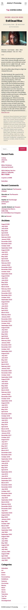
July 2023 (4, 304)
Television (4, 594)
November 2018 (6, 414)
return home (20, 130)
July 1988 (4, 560)
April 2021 (4, 362)
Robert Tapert (6, 132)
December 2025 (6, 241)
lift (14, 126)
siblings (11, 134)
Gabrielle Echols (7, 124)
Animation (4, 568)
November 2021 (6, 347)
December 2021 (6, 345)
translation (6, 139)
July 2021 (4, 355)
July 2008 (4, 489)
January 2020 (5, 394)
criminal (12, 119)
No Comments (15, 26)
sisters (22, 135)
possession (6, 130)
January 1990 (5, 551)
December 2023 (6, 293)
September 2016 (6, 459)
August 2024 (5, 276)
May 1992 (4, 543)
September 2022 (6, 325)
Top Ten (4, 596)
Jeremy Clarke (10, 24)
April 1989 (4, 556)
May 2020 (4, 386)
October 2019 (5, 398)
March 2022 (5, 338)
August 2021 (5, 353)
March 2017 (5, 450)
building (19, 118)
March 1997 (5, 526)
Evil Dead (19, 122)
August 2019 (5, 403)
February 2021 (5, 366)
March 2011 (5, 482)
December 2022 (6, 319)
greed (16, 124)
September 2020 (6, 377)
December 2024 (6, 267)
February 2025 (6, 263)
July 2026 (4, 226)
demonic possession (20, 119)
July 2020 (4, 381)
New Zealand (10, 129)
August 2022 (5, 327)
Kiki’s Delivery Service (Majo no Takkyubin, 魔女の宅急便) (8, 172)
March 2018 (5, 429)
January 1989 (5, 558)
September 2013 (6, 472)
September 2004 (6, 500)
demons (5, 121)
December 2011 (6, 478)
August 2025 (5, 250)
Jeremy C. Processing (14, 3)
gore (13, 124)
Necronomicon (18, 127)
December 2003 (6, 506)
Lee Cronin (10, 126)
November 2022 (6, 321)
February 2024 (6, 289)
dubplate (5, 122)
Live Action (14, 17)
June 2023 (4, 306)
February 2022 (6, 340)
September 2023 (6, 299)
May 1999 (4, 521)
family (23, 122)
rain (16, 130)
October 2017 (5, 437)
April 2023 (4, 310)
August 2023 (5, 302)
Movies (21, 17)
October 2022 (5, 323)
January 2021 (5, 368)
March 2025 (5, 261)
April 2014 (4, 470)
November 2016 (6, 454)
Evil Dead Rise (14, 20)
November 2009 (6, 487)
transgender (13, 137)
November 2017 (6, 435)
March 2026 (5, 235)
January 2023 (5, 317)
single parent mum (15, 135)
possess (20, 129)
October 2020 (5, 375)
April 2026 (4, 233)
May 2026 (4, 230)
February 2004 (6, 504)
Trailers (3, 598)
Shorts (3, 592)
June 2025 (4, 254)
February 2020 (6, 392)
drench (11, 121)
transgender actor (21, 137)
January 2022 (5, 342)
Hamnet (8, 216)
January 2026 (5, 239)
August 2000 (5, 515)
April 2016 (4, 465)
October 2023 (5, 297)
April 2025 (4, 258)
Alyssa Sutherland (14, 116)
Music (3, 587)
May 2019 (4, 409)
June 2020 (4, 383)
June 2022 (4, 332)
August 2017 (5, 439)
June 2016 (4, 463)
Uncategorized (6, 600)
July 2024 (4, 278)
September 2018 (6, 418)
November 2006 (6, 493)
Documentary (5, 577)
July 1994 (4, 532)
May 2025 (4, 256)
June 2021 (4, 358)
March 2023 (5, 312)
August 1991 (5, 545)
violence (5, 140)
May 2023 (4, 308)
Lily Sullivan (18, 126)
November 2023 (6, 295)
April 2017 (4, 448)
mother (8, 127)
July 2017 (4, 442)
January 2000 (5, 519)
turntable (11, 139)
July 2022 (4, 330)
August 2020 (5, 379)
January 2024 (5, 291)
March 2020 (5, 390)
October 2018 (5, 416)
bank (21, 116)
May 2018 (4, 424)
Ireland (5, 126)
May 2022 (4, 334)
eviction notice (12, 122)
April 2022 (4, 336)
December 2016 (6, 452)
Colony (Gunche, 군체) (4, 160)
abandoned (6, 116)
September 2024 (6, 274)
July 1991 (4, 547)
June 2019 (4, 407)
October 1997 (5, 523)
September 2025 (6, 248)
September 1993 (6, 534)
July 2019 (4, 405)
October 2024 (5, 271)
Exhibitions (4, 579)
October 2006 (5, 495)
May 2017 (4, 446)
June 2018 (4, 422)
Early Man (4, 181)
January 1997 (5, 528)
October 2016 (5, 457)
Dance (3, 574)
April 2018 (4, 426)
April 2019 (4, 411)
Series (3, 590)
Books (3, 572)
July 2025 (4, 252)
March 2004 (5, 502)
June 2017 (4, 444)
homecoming (22, 124)
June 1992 (4, 541)
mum (12, 127)
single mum (17, 134)
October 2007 (5, 491)
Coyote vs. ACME (6, 177)
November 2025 (6, 243)
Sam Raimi (13, 132)
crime (8, 119)
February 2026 (6, 237)
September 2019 (6, 401)
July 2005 (4, 498)
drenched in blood (18, 121)
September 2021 (6, 351)
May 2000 (4, 517)
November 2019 (6, 396)
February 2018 (5, 431)
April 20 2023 (21, 24)
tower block (6, 137)
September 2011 (6, 480)
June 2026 (4, 228)
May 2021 (4, 360)
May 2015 (4, 467)
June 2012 (4, 476)
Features (8, 17)
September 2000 (6, 513)
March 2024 (5, 286)
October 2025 (5, 246)
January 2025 (5, 265)
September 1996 (6, 530)
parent (16, 129)
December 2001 (6, 508)
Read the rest (5, 112)
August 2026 (5, 224)
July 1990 (4, 549)
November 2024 (6, 269)
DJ (8, 121)
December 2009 (6, 485)
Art (2, 570)
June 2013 (4, 474)
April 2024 (4, 284)
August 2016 (5, 461)
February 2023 (6, 314)
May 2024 (4, 282)
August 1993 (5, 536)
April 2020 (4, 388)
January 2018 (5, 433)
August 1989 (5, 554)
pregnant (12, 130)
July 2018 (4, 420)
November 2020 (6, 373)
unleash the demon (19, 139)
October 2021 (5, 349)
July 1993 (4, 538)
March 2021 (5, 364)
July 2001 (4, 510)
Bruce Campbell (13, 118)
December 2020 (6, 370)
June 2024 (4, 280)
